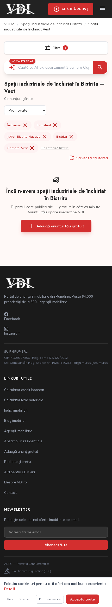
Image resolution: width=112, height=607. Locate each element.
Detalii (9, 588)
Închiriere (17, 125)
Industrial (47, 125)
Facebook (12, 319)
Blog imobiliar (15, 420)
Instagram (12, 333)
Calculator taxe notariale (23, 400)
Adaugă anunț (70, 9)
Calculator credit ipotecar (24, 390)
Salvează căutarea (88, 158)
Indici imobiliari (16, 410)
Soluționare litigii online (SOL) (27, 571)
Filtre (55, 48)
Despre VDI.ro (15, 482)
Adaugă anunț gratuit (21, 451)
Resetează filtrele (55, 148)
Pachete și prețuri (18, 461)
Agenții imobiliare (18, 431)
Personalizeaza (18, 599)
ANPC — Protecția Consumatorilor (26, 564)
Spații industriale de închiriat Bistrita (51, 24)
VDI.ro (9, 24)
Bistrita (65, 136)
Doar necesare (49, 599)
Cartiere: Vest (21, 148)
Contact (10, 492)
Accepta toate (82, 599)
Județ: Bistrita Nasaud (27, 136)
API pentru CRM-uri (19, 472)
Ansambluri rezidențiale (23, 441)
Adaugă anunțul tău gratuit (56, 226)
